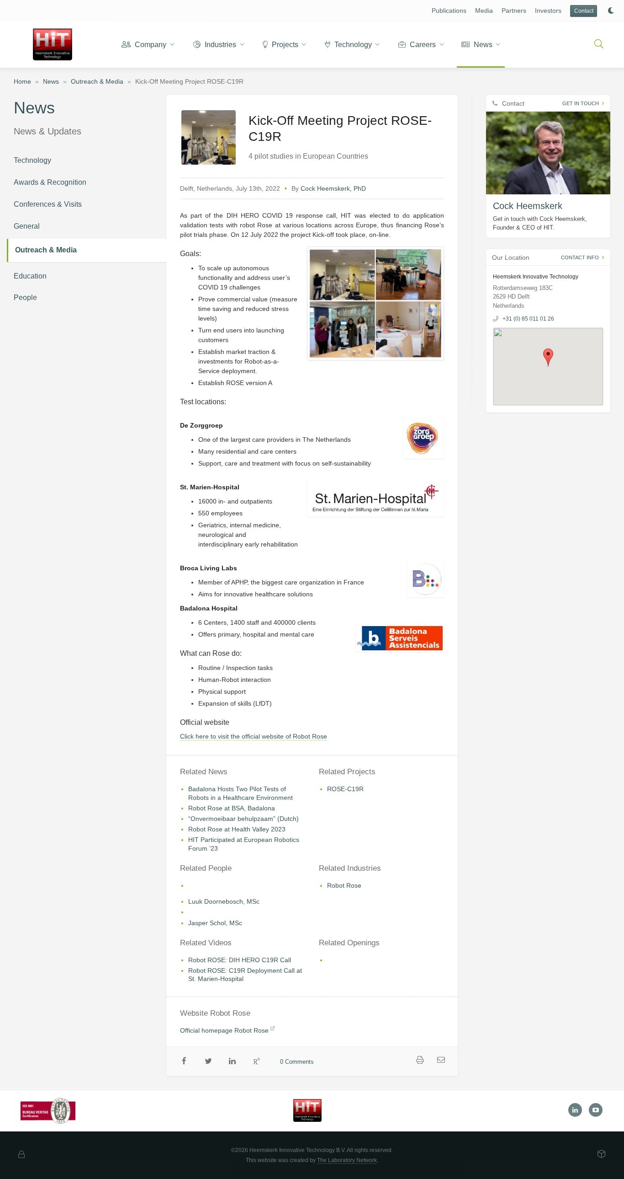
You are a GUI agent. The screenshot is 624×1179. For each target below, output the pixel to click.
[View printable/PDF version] (420, 1060)
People (25, 297)
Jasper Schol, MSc (215, 923)
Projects (284, 44)
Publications (449, 10)
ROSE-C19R (345, 789)
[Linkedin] (575, 1110)
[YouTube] (596, 1110)
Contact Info (580, 257)
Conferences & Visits (48, 204)
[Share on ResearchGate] (256, 1061)
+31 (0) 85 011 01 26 (528, 319)
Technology (352, 44)
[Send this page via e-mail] (441, 1060)
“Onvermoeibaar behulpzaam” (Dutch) (243, 818)
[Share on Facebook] (184, 1061)
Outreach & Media (97, 81)
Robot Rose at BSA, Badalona (231, 808)
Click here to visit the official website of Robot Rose (253, 736)
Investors (548, 10)
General (27, 226)
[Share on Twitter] (208, 1061)
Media (484, 10)
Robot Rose (344, 885)
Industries (219, 44)
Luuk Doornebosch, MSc (223, 901)
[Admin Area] (21, 1155)
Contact (583, 11)
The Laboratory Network (347, 1160)
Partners (514, 10)
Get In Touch (580, 103)
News (482, 44)
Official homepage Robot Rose (224, 1030)
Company (149, 44)
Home (22, 81)
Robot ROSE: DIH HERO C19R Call (239, 960)
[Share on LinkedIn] (233, 1061)
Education (30, 276)
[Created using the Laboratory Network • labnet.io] (601, 1154)
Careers (422, 44)
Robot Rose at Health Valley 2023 (237, 829)
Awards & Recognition (50, 182)
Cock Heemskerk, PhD (333, 188)
